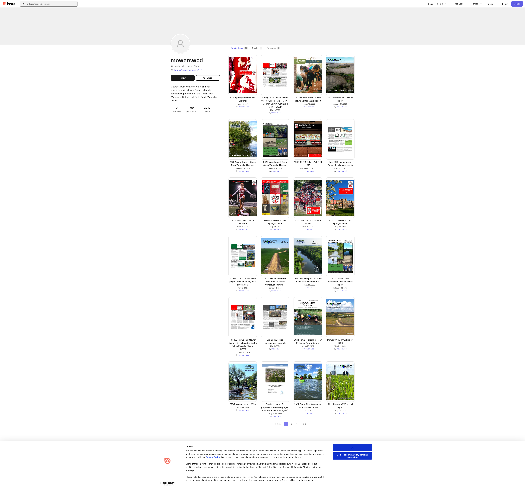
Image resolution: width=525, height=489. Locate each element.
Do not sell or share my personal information (352, 456)
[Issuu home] (10, 3)
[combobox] (51, 3)
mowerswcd (244, 107)
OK (352, 447)
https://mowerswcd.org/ (188, 70)
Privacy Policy (213, 457)
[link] (430, 4)
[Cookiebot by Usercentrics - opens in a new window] (168, 484)
